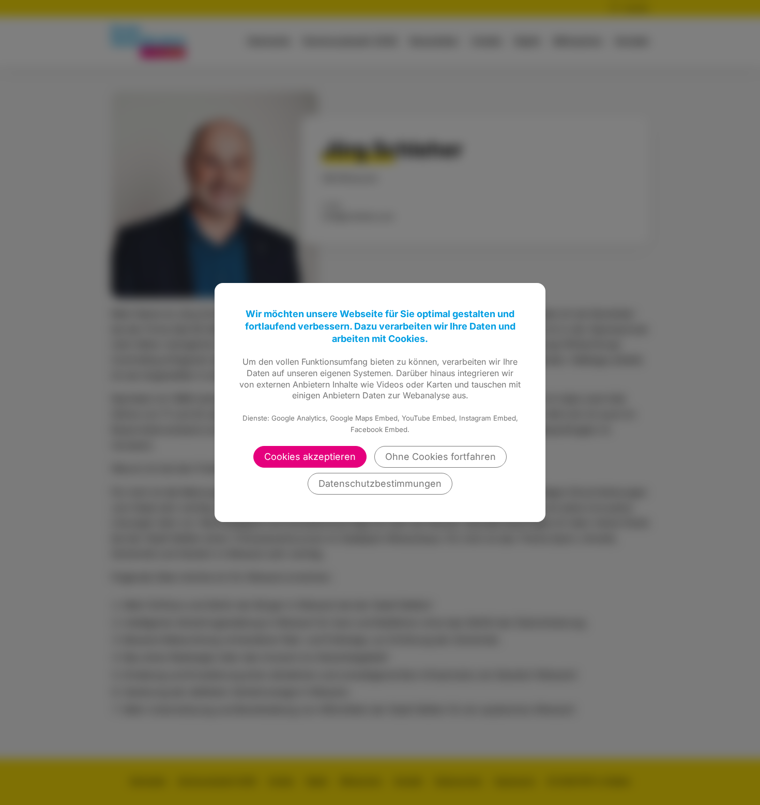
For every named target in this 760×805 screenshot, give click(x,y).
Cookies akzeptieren (310, 456)
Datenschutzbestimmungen (380, 483)
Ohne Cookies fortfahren (440, 456)
